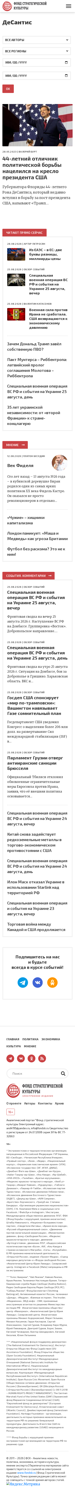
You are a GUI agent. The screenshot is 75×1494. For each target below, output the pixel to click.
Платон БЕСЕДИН (34, 456)
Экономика (51, 1039)
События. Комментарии (26, 575)
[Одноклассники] (52, 982)
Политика (30, 1039)
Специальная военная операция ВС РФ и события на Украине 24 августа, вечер (37, 818)
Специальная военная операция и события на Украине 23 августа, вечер (37, 908)
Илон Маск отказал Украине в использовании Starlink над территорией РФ (35, 887)
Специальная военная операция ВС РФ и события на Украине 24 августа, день (37, 866)
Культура (13, 1046)
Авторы (29, 1103)
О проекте (13, 1103)
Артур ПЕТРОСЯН (34, 243)
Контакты (45, 1103)
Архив (59, 1103)
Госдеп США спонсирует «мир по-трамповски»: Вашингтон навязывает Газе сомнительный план (34, 705)
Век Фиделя (20, 465)
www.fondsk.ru (26, 1472)
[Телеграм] (23, 982)
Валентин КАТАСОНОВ (38, 303)
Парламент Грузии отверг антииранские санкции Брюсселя (35, 763)
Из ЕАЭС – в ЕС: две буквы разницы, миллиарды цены (45, 254)
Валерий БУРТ (28, 151)
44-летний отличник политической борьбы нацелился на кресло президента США (32, 167)
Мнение (12, 445)
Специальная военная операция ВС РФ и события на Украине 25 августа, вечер (48, 284)
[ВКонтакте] (37, 982)
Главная (12, 1039)
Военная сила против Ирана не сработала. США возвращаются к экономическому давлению (48, 318)
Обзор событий (34, 269)
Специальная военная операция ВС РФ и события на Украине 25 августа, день (37, 391)
